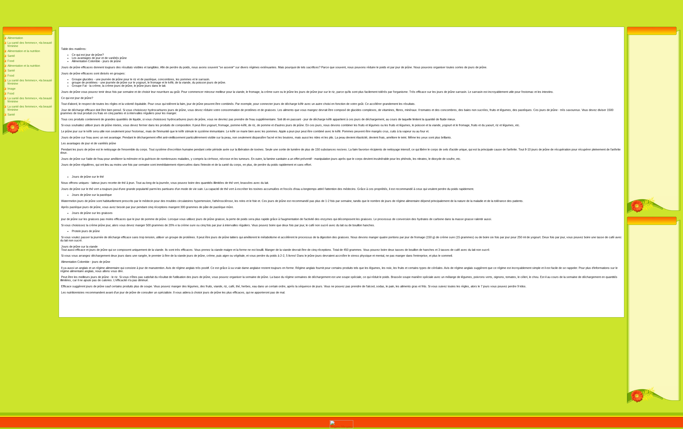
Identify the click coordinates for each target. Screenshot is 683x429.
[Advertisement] (97, 12)
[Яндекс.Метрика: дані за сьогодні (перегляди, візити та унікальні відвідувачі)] (341, 424)
